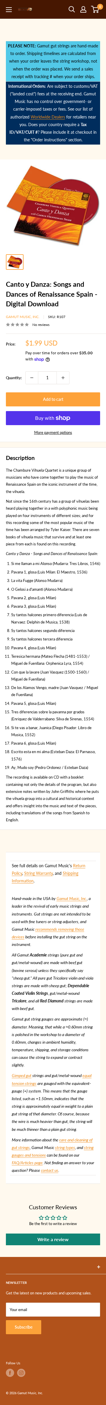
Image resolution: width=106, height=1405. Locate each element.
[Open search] (72, 9)
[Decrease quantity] (32, 378)
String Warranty (38, 873)
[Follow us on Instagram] (21, 1373)
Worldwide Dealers (48, 116)
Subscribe (23, 1327)
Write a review (53, 1239)
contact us (49, 1170)
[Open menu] (9, 9)
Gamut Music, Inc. (22, 317)
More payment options (53, 432)
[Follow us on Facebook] (10, 1373)
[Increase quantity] (63, 378)
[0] (95, 9)
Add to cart (53, 399)
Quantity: (14, 377)
